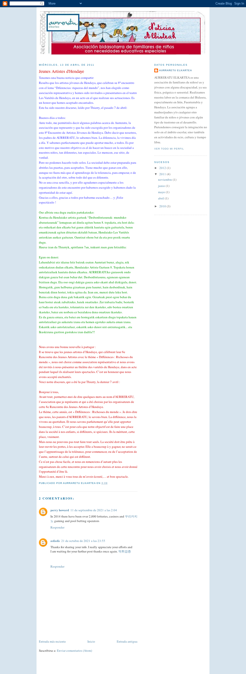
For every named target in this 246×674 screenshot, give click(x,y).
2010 (163, 206)
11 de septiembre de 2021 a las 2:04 (93, 510)
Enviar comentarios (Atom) (74, 650)
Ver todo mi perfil (169, 148)
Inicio (91, 641)
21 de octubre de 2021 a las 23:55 (83, 541)
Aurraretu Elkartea (175, 70)
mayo (162, 192)
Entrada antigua (127, 641)
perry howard (59, 510)
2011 (163, 174)
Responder (57, 527)
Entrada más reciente (52, 641)
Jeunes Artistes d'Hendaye (61, 71)
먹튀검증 (124, 551)
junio (162, 186)
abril (161, 198)
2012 (163, 168)
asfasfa (55, 540)
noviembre (165, 179)
